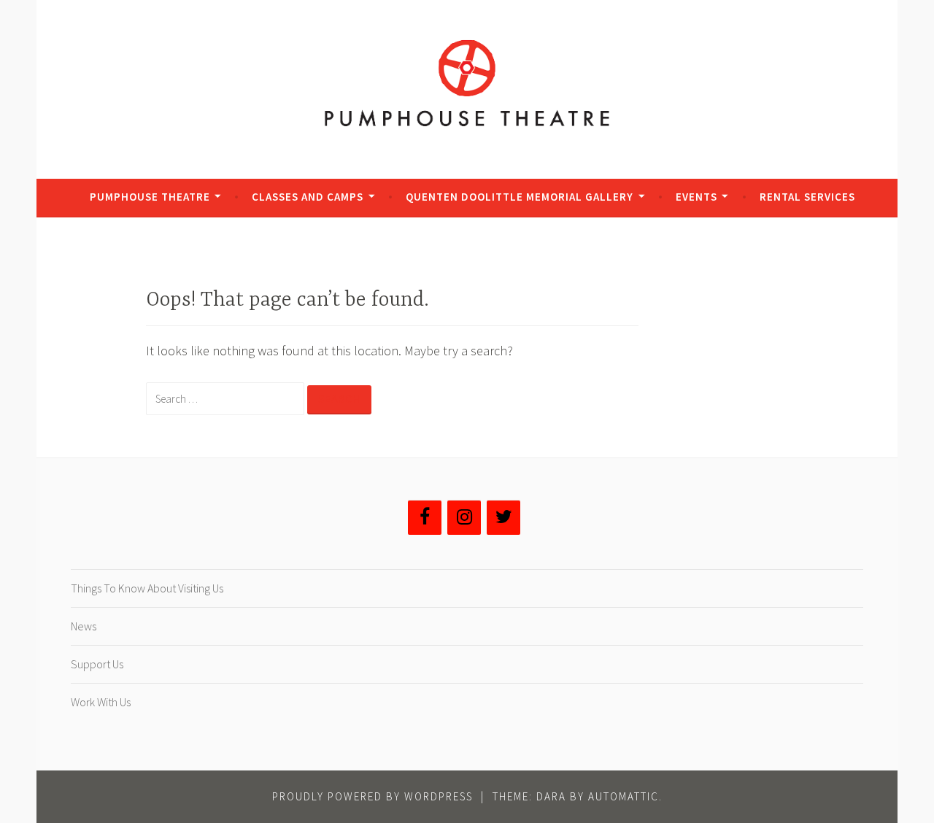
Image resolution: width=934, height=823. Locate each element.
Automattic (623, 796)
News (83, 626)
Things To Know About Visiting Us (147, 588)
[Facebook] (424, 518)
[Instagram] (464, 518)
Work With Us (101, 702)
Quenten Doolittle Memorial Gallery (519, 197)
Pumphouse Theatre (150, 197)
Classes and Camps (307, 197)
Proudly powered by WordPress (372, 796)
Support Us (97, 664)
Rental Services (807, 197)
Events (696, 197)
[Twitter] (503, 518)
